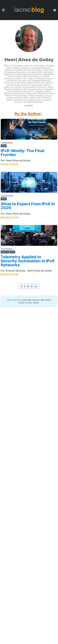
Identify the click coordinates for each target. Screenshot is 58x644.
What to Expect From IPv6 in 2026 (28, 205)
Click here (12, 300)
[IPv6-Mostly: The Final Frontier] (29, 130)
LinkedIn (29, 105)
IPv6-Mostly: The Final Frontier (22, 152)
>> (35, 286)
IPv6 (4, 146)
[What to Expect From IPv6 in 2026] (29, 183)
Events (5, 252)
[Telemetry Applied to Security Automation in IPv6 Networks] (29, 236)
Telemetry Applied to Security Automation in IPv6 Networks (28, 260)
